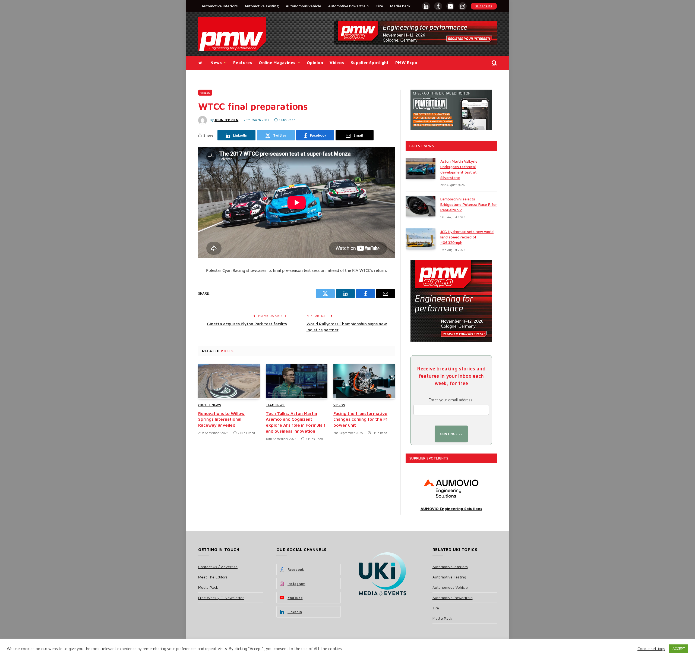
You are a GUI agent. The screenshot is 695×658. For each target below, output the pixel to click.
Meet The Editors (213, 577)
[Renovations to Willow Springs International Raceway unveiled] (229, 381)
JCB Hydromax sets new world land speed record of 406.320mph (467, 237)
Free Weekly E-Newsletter (221, 597)
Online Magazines (277, 62)
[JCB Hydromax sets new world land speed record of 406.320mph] (420, 238)
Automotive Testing (262, 6)
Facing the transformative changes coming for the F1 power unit (360, 419)
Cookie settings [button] (651, 648)
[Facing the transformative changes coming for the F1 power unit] (364, 381)
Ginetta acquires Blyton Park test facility (247, 324)
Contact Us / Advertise (218, 566)
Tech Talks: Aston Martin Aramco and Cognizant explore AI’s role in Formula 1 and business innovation (296, 422)
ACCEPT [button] (678, 648)
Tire (379, 6)
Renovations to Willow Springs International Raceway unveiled (221, 419)
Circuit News (209, 405)
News (216, 62)
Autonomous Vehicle (303, 6)
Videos (337, 62)
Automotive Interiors (220, 6)
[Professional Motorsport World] (232, 33)
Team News (275, 405)
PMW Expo (406, 62)
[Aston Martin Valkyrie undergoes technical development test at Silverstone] (420, 168)
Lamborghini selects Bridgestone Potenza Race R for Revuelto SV (468, 204)
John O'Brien (226, 120)
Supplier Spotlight (370, 62)
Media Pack (400, 6)
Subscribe (483, 6)
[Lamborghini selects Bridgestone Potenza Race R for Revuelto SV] (420, 206)
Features (242, 62)
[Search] (494, 63)
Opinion (315, 62)
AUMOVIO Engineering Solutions (451, 508)
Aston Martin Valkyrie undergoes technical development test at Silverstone (459, 169)
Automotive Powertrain (348, 6)
